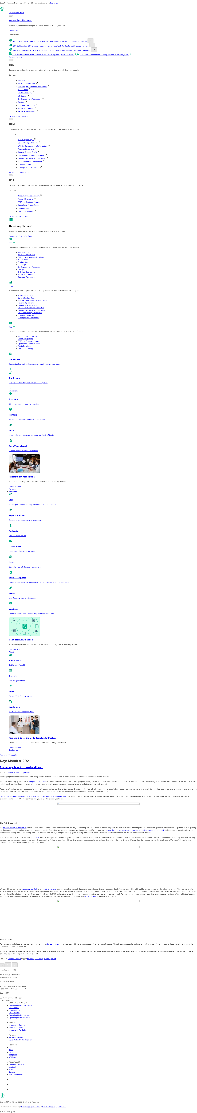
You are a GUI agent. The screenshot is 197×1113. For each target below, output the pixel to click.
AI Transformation (25, 252)
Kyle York (26, 772)
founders (30, 959)
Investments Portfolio (17, 1030)
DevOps (21, 269)
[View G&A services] (94, 49)
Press (11, 1069)
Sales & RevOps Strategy (27, 298)
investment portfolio (30, 889)
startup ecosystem (53, 944)
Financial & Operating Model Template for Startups (32, 738)
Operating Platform (16, 13)
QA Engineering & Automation (29, 267)
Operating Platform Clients (19, 1015)
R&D (11, 243)
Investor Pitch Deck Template (23, 477)
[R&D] (14, 243)
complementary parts (37, 782)
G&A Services (14, 1013)
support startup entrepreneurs (14, 828)
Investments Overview (17, 1025)
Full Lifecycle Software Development (32, 257)
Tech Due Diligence (25, 274)
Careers (12, 1072)
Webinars (12, 1057)
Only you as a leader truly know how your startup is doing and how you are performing (34, 796)
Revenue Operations (26, 303)
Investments (13, 391)
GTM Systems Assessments (28, 318)
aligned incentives (91, 896)
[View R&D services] (90, 40)
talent (53, 959)
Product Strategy (24, 262)
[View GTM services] (92, 45)
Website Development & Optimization (32, 300)
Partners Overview (16, 1037)
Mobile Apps (23, 260)
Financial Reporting (25, 339)
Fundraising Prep (24, 346)
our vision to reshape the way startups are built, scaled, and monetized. (136, 830)
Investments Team (16, 1027)
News (11, 1050)
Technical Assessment (26, 277)
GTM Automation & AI (26, 315)
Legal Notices (61, 1107)
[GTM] (14, 286)
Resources (13, 491)
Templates (13, 1055)
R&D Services (14, 1008)
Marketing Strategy (25, 295)
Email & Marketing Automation (30, 313)
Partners (12, 489)
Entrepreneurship (14, 959)
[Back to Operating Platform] (11, 60)
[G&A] (14, 327)
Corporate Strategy (25, 349)
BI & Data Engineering (26, 272)
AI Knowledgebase (16, 1074)
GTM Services (14, 1010)
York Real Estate (48, 1107)
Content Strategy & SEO (27, 305)
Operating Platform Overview (20, 1005)
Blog (11, 1047)
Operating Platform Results (19, 1018)
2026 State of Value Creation (20, 1040)
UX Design (22, 265)
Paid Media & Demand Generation (31, 308)
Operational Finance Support (29, 344)
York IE (36, 837)
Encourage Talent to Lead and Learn (21, 767)
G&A (11, 327)
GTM (11, 286)
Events (11, 1052)
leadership (39, 959)
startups (47, 959)
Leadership (13, 1067)
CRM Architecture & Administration (31, 310)
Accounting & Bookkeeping (28, 336)
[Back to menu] (11, 16)
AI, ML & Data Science (26, 255)
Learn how (54, 3)
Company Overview (16, 1065)
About (11, 652)
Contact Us (13, 750)
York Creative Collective (30, 1107)
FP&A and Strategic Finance (29, 341)
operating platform (49, 889)
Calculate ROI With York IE (21, 640)
